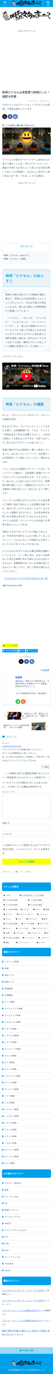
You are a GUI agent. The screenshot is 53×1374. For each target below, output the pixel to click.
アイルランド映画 (12, 1015)
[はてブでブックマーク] (15, 116)
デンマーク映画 (12, 1089)
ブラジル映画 (11, 1136)
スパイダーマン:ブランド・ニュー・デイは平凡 (23, 1290)
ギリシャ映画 (11, 1069)
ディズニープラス (12, 1217)
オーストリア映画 (12, 1049)
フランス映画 (11, 1129)
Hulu (7, 1250)
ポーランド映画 (12, 1150)
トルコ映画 (10, 1103)
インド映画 (10, 1002)
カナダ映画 (10, 1062)
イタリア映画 (11, 1042)
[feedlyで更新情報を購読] (17, 701)
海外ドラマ (10, 975)
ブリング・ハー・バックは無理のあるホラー (22, 1310)
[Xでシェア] (4, 116)
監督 (7, 1190)
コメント (8, 792)
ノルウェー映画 (12, 1109)
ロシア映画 (10, 1163)
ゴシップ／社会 (12, 1196)
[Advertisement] (26, 59)
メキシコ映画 (11, 1123)
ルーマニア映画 (12, 1156)
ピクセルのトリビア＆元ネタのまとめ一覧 (26, 578)
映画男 (18, 677)
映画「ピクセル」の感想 (15, 259)
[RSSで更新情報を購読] (23, 701)
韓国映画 (9, 988)
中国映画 (9, 995)
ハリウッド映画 (11, 645)
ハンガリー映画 (12, 1116)
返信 (47, 767)
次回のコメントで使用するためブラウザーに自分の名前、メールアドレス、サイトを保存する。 (26, 849)
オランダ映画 (11, 1056)
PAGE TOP (27, 1350)
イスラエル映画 (12, 1035)
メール (7, 834)
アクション (33, 651)
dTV (6, 1237)
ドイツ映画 (10, 1096)
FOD (7, 1243)
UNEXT (8, 1223)
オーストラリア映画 (13, 1008)
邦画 (7, 968)
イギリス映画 (11, 1029)
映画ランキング (12, 1210)
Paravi (7, 1270)
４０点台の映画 (11, 651)
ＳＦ (23, 651)
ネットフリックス (12, 1257)
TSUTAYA (9, 1264)
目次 (22, 246)
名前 (6, 823)
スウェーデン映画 (12, 1076)
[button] (47, 744)
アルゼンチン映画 (12, 1022)
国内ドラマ (10, 982)
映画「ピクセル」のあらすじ (17, 255)
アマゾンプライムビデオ (15, 1230)
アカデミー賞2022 (13, 1183)
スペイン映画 (11, 1082)
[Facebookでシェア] (10, 116)
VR (6, 1203)
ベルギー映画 (11, 1143)
